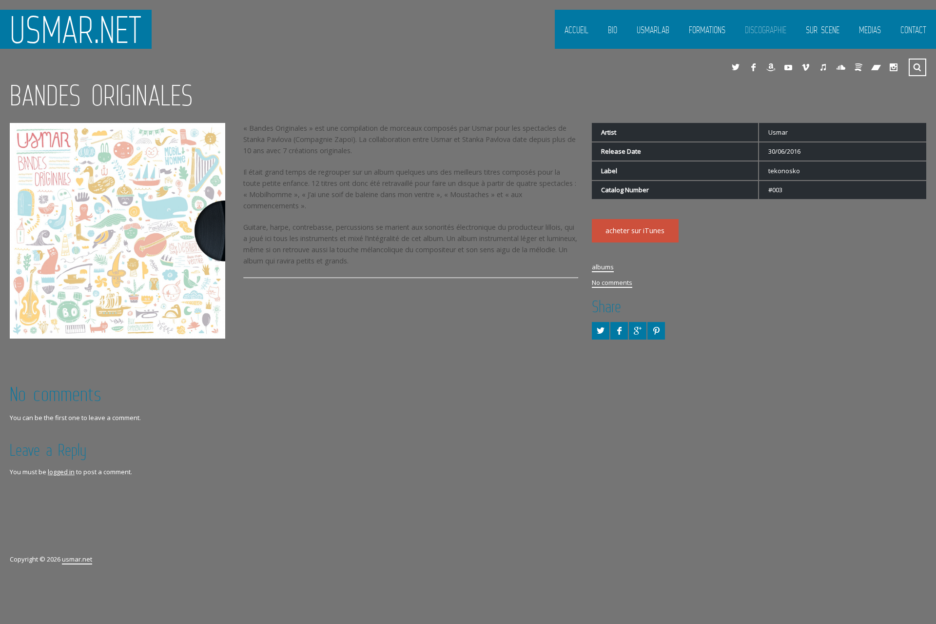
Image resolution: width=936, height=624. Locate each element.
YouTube (788, 67)
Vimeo (806, 67)
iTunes (823, 67)
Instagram (893, 67)
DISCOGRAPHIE (765, 29)
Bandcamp (876, 67)
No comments (612, 282)
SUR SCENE (822, 29)
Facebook (753, 67)
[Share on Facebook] (619, 331)
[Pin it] (656, 331)
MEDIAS (870, 29)
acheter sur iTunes (634, 230)
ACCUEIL (576, 29)
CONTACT (913, 29)
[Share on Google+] (637, 331)
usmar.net (76, 29)
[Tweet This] (600, 331)
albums (603, 266)
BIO (612, 29)
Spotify (858, 67)
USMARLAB (653, 29)
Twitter (735, 67)
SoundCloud (841, 67)
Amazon (771, 67)
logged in (61, 471)
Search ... (917, 67)
